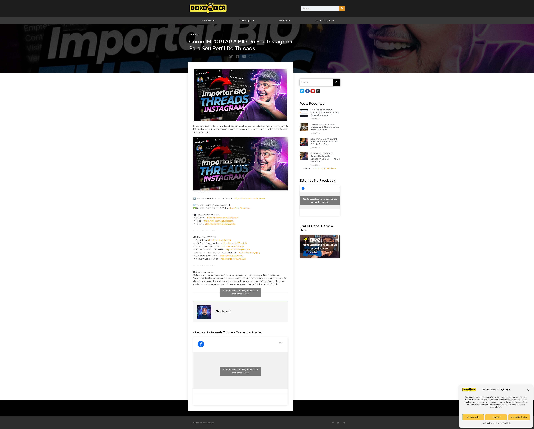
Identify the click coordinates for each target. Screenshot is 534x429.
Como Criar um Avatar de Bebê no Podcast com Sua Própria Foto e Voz (324, 142)
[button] (528, 390)
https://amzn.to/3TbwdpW (235, 243)
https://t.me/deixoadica (239, 208)
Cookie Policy (487, 423)
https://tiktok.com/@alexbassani (218, 221)
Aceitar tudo (473, 417)
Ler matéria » (315, 119)
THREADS (194, 34)
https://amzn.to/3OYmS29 (219, 240)
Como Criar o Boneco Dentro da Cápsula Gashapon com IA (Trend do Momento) (325, 157)
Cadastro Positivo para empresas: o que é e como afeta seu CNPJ (325, 127)
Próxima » (331, 168)
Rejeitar (496, 417)
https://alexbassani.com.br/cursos (250, 198)
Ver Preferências (519, 417)
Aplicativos (206, 20)
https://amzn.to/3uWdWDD (233, 259)
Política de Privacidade (501, 423)
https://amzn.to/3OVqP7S (231, 256)
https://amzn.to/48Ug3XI (233, 246)
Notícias (283, 20)
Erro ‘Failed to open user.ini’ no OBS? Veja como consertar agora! (325, 112)
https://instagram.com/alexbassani (222, 218)
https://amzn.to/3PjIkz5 (249, 253)
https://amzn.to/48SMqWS (238, 249)
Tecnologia (245, 20)
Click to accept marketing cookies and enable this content (240, 163)
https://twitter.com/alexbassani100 (220, 224)
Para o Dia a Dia (323, 20)
